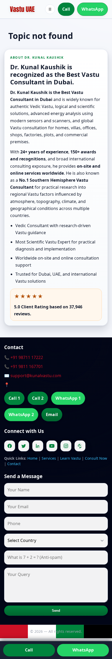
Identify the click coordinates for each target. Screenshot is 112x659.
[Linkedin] (37, 445)
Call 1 (14, 398)
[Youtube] (51, 445)
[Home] (22, 9)
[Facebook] (9, 445)
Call (66, 9)
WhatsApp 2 (21, 414)
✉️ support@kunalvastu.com (32, 375)
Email (52, 414)
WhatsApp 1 (68, 398)
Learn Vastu (70, 458)
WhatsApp (92, 9)
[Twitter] (23, 445)
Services (49, 458)
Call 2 (37, 398)
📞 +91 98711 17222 (23, 357)
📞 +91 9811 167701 (23, 366)
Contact (14, 463)
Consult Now (96, 458)
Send (56, 611)
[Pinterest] (79, 445)
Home (32, 458)
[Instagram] (65, 445)
